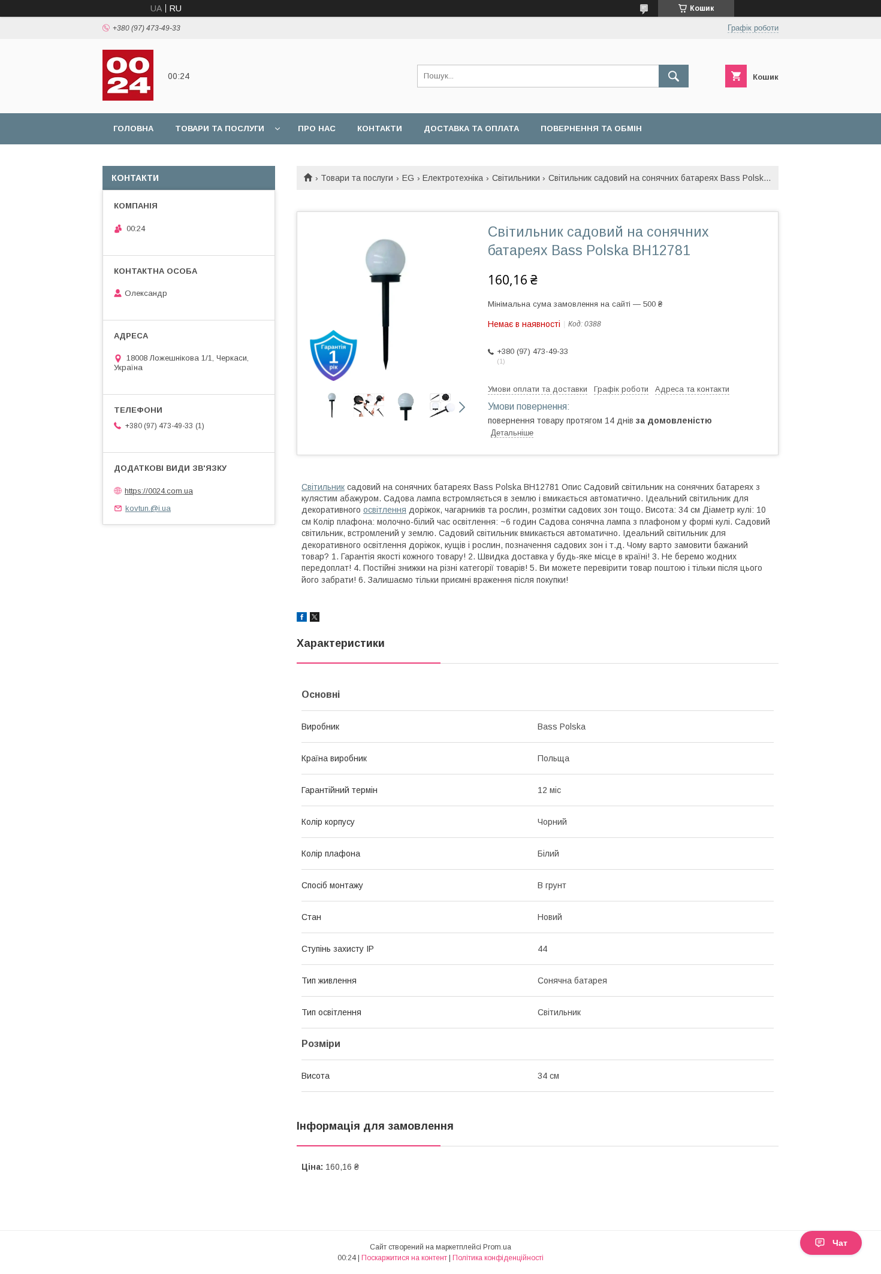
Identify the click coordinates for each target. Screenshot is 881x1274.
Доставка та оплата (471, 128)
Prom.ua (497, 1247)
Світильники (516, 178)
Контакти (379, 128)
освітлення (384, 510)
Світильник (323, 487)
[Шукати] (674, 76)
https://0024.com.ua (159, 490)
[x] (314, 619)
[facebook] (302, 619)
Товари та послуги (219, 128)
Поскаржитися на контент (404, 1258)
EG (408, 178)
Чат (839, 1243)
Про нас (317, 128)
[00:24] (127, 97)
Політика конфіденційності (498, 1258)
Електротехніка (453, 178)
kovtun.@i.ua (148, 508)
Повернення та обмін (591, 128)
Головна (133, 128)
